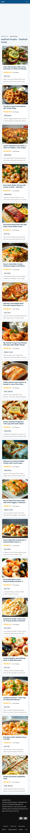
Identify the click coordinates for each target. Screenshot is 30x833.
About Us (4, 829)
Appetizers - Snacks (8, 352)
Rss (26, 829)
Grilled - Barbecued (8, 391)
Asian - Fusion (7, 312)
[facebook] (21, 818)
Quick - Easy (7, 76)
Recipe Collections (12, 829)
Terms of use (13, 826)
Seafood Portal (4, 36)
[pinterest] (25, 818)
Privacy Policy (21, 826)
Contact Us (5, 826)
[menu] (27, 1)
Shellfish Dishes (7, 115)
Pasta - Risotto (7, 273)
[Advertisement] (15, 19)
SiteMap (21, 829)
